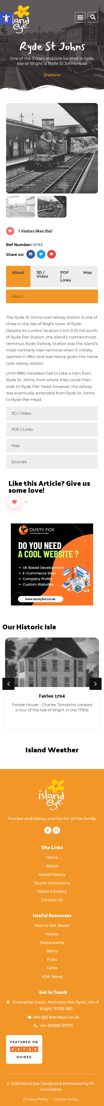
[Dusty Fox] (52, 604)
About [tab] (18, 272)
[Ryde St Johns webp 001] (52, 148)
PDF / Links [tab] (65, 276)
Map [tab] (87, 272)
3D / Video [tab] (42, 274)
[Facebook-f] (48, 830)
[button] (6, 18)
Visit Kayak (53, 1062)
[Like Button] (14, 502)
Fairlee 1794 (52, 695)
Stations (52, 75)
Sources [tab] (19, 462)
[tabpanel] (52, 354)
